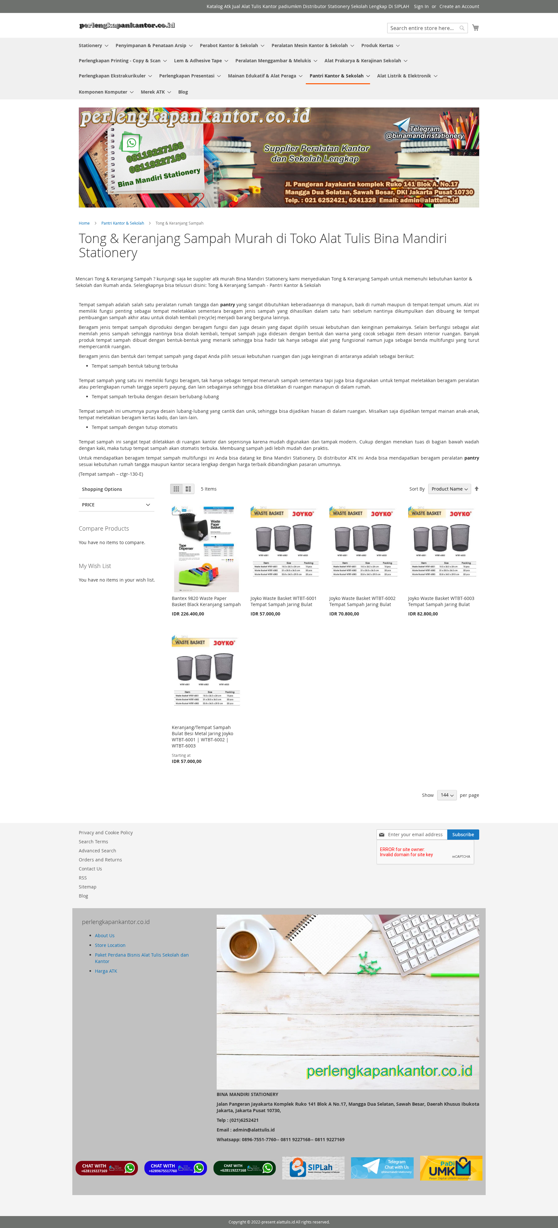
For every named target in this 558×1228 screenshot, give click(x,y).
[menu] (279, 68)
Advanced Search (97, 850)
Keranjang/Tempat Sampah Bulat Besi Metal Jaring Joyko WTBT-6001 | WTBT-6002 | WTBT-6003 (202, 736)
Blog (83, 896)
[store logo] (127, 25)
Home (85, 223)
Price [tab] (88, 505)
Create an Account (459, 6)
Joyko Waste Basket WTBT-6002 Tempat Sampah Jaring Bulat (362, 601)
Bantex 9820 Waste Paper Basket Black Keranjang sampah (206, 601)
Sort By (417, 489)
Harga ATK (106, 971)
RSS (83, 878)
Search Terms (93, 841)
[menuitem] (91, 45)
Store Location (110, 945)
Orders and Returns (100, 860)
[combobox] (427, 28)
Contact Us (90, 869)
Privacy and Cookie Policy (106, 832)
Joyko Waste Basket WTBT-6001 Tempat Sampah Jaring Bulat (284, 601)
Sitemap (88, 887)
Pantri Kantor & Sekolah (123, 223)
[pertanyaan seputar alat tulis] (382, 1177)
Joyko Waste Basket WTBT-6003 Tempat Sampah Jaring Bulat (441, 601)
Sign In (421, 6)
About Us (105, 935)
